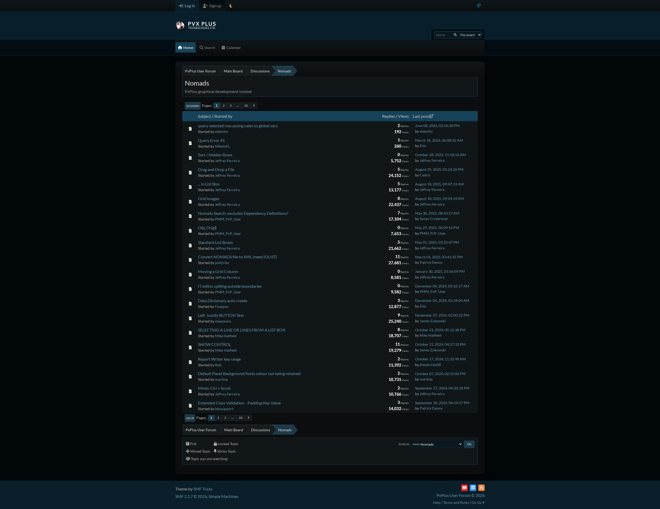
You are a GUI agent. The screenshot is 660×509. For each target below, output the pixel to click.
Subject (204, 116)
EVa (423, 145)
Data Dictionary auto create (222, 300)
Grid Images (208, 198)
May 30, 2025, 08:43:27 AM (437, 213)
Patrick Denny (431, 262)
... (238, 105)
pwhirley (222, 262)
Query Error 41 (211, 140)
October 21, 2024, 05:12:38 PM (440, 330)
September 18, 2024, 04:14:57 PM (442, 403)
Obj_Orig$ (207, 227)
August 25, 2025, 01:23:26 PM (439, 169)
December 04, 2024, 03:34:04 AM (442, 300)
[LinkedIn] (473, 488)
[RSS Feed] (481, 488)
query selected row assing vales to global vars (238, 125)
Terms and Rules (456, 502)
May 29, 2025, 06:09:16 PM (437, 227)
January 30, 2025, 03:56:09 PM (440, 271)
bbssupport (224, 408)
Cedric (425, 175)
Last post (421, 116)
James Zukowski (433, 321)
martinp (221, 379)
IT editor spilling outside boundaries (230, 286)
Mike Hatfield (226, 336)
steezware (223, 321)
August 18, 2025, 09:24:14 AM (439, 198)
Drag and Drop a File (216, 169)
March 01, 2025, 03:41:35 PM (439, 257)
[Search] (455, 34)
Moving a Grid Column (218, 271)
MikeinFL (222, 146)
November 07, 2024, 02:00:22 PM (442, 315)
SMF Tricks (203, 488)
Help (437, 502)
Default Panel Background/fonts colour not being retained (249, 373)
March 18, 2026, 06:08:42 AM (439, 140)
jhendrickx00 (430, 364)
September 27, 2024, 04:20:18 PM (442, 388)
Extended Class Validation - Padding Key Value (239, 402)
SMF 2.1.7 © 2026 (191, 496)
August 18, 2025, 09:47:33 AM (439, 184)
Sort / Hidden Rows (215, 154)
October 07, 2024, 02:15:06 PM (440, 373)
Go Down (192, 105)
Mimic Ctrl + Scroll (214, 388)
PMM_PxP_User (228, 219)
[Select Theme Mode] (231, 6)
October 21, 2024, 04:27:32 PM (440, 344)
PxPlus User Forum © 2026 (460, 495)
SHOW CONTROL (214, 344)
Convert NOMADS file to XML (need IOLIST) (237, 256)
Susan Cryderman (434, 218)
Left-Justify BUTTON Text (221, 315)
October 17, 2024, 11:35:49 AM (440, 359)
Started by (223, 116)
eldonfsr (221, 131)
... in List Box (208, 183)
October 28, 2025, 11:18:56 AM (440, 154)
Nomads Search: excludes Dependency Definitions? (243, 213)
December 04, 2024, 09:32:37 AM (442, 286)
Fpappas (221, 306)
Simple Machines (223, 496)
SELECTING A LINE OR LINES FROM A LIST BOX (241, 329)
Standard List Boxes (215, 242)
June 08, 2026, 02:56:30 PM (437, 125)
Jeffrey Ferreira (227, 160)
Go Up (190, 418)
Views (403, 116)
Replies (388, 116)
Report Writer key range (219, 359)
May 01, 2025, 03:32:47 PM (437, 242)
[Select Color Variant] (479, 6)
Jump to (403, 444)
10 (246, 105)
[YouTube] (464, 488)
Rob (218, 365)
